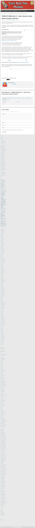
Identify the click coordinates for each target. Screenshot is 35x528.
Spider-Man (3, 221)
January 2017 (2, 301)
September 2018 (3, 280)
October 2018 (2, 279)
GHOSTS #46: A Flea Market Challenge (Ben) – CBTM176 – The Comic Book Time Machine (3, 468)
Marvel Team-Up (3, 401)
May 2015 (2, 329)
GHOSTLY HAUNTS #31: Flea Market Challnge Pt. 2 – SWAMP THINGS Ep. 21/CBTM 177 (3, 473)
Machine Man (2, 210)
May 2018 (2, 286)
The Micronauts (3, 419)
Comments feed (3, 513)
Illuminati (2, 200)
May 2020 (2, 265)
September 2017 (3, 294)
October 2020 (2, 262)
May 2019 (2, 275)
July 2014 (2, 343)
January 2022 (2, 248)
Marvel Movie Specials (3, 394)
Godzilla (3, 194)
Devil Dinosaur (4, 191)
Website (3, 127)
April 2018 (2, 287)
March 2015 (2, 332)
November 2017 (3, 293)
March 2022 (2, 247)
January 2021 (2, 258)
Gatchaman (2, 369)
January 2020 (2, 269)
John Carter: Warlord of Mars (3, 204)
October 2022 (2, 244)
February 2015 (2, 333)
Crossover (2, 362)
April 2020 (2, 266)
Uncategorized (3, 422)
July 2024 (2, 234)
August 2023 (2, 240)
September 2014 (3, 340)
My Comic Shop (4, 141)
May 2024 (2, 237)
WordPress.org (3, 514)
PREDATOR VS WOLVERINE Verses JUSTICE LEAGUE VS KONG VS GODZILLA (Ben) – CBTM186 (3, 443)
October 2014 (2, 339)
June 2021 (2, 255)
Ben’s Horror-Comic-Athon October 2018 (22, 62)
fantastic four (2, 193)
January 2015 (2, 335)
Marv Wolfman (3, 214)
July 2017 (2, 297)
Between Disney (3, 355)
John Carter (3, 202)
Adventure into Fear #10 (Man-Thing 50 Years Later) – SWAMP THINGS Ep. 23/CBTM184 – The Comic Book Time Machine (3, 451)
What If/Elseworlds (3, 426)
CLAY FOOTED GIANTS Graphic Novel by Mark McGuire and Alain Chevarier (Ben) (3, 157)
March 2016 (2, 315)
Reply (4, 103)
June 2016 (2, 311)
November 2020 (3, 261)
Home (6, 13)
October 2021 (2, 251)
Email (3, 125)
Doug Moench (3, 192)
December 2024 (3, 230)
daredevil (5, 189)
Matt (1, 402)
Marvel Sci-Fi (2, 395)
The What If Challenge (3, 420)
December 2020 (3, 259)
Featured (2, 368)
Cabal (5, 186)
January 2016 (2, 318)
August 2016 (2, 308)
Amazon (3, 140)
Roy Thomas (3, 218)
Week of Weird (2, 423)
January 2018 (2, 290)
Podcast (2, 137)
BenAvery (13, 82)
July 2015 (2, 326)
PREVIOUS (9, 60)
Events (1, 366)
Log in (1, 510)
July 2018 (2, 283)
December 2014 (3, 336)
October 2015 (2, 322)
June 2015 (2, 328)
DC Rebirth (2, 365)
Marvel (3, 213)
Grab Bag (2, 373)
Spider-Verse (2, 415)
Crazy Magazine (3, 358)
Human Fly (3, 199)
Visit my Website (14, 84)
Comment (3, 114)
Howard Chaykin (2, 198)
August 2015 (2, 325)
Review (1, 409)
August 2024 (2, 233)
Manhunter (2, 212)
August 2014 (2, 342)
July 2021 (2, 254)
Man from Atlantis (3, 390)
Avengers (2, 184)
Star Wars (3, 224)
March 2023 (2, 241)
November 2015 (3, 321)
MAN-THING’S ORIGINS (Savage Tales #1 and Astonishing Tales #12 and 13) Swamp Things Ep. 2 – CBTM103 (3, 459)
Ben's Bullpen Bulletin (3, 354)
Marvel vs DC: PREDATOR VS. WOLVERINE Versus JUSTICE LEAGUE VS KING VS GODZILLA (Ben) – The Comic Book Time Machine (3, 435)
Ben (7, 13)
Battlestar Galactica (3, 351)
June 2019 (2, 273)
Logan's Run (4, 209)
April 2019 (2, 276)
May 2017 (2, 300)
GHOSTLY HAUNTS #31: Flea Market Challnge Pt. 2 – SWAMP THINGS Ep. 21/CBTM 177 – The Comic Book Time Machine (3, 481)
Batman (2, 185)
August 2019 (2, 272)
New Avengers (3, 216)
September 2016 (3, 307)
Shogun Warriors (3, 412)
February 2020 (2, 268)
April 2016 (2, 314)
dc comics (2, 190)
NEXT (26, 60)
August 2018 (2, 282)
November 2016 (3, 304)
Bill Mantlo (3, 186)
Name (3, 122)
